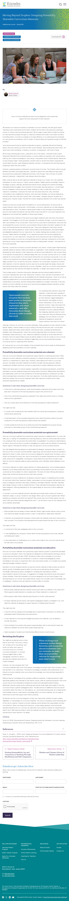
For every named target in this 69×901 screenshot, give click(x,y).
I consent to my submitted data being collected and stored (22, 796)
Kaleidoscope (9, 33)
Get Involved (62, 844)
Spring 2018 (20, 24)
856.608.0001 (9, 874)
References (8, 729)
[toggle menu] (64, 4)
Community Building (12, 37)
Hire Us (23, 859)
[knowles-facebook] (3, 897)
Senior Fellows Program (10, 853)
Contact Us (60, 851)
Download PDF (57, 37)
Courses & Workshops (28, 849)
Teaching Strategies (11, 40)
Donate (59, 847)
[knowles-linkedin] (10, 897)
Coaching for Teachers (28, 856)
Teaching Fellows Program (7, 848)
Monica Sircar (13, 93)
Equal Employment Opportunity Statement (55, 897)
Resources (44, 844)
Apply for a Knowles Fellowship (8, 857)
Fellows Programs (9, 844)
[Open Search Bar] (60, 4)
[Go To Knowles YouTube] (13, 897)
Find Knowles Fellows (47, 851)
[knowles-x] (6, 897)
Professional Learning (26, 844)
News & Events (45, 847)
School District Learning (28, 853)
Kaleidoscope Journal (9, 24)
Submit (7, 815)
